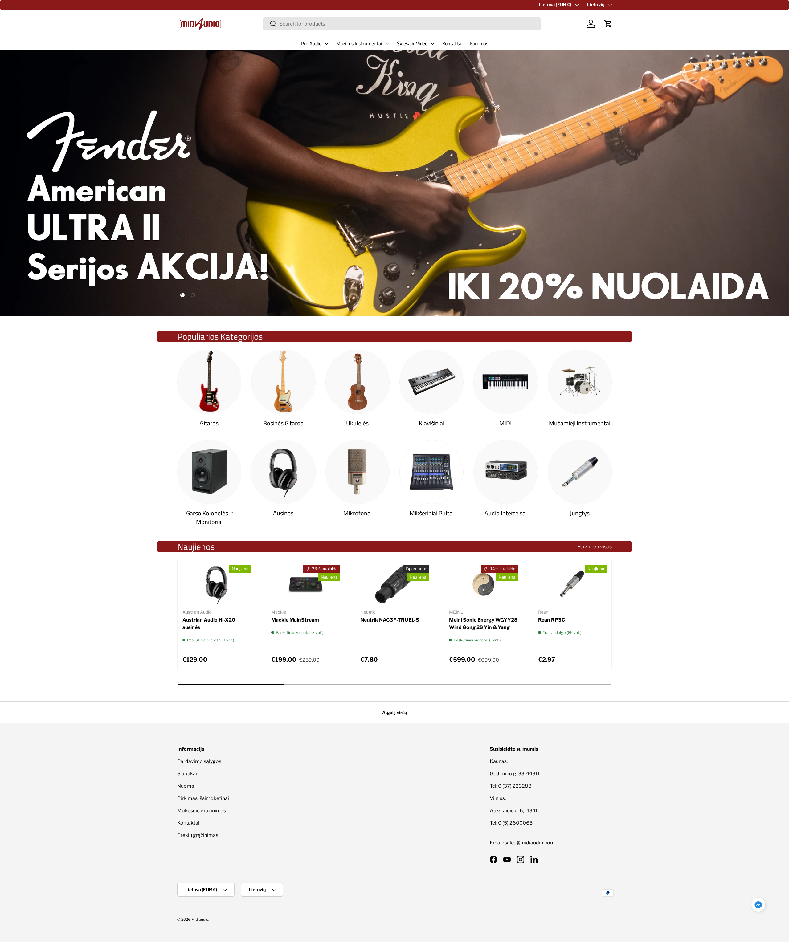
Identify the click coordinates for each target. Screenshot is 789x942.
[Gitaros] (209, 381)
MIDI (505, 423)
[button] (608, 23)
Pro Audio (311, 43)
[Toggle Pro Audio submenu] (326, 43)
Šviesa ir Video (412, 43)
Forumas (479, 43)
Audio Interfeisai (505, 513)
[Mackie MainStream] (305, 584)
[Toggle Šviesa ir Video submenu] (432, 43)
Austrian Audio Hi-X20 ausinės (208, 623)
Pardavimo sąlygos (199, 761)
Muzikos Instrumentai (359, 43)
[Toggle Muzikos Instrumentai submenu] (387, 43)
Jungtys (580, 513)
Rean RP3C (551, 620)
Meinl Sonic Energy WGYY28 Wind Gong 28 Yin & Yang (483, 623)
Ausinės (283, 513)
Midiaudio (199, 919)
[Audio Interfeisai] (505, 472)
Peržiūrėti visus (594, 547)
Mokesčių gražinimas (201, 811)
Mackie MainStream (295, 620)
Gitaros (209, 423)
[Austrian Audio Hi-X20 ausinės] (216, 584)
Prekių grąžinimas (197, 835)
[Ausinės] (283, 472)
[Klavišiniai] (431, 381)
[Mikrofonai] (357, 472)
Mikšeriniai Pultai (432, 513)
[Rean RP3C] (572, 584)
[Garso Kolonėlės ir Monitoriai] (209, 472)
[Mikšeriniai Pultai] (431, 472)
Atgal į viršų (394, 712)
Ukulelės (357, 423)
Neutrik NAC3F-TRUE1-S (389, 620)
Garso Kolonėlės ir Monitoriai (209, 517)
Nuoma (185, 786)
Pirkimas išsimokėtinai (203, 798)
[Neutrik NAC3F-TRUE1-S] (394, 584)
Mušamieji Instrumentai (579, 423)
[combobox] (402, 23)
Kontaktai (452, 43)
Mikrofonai (357, 513)
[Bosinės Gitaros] (283, 381)
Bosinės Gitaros (283, 423)
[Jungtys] (579, 472)
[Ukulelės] (357, 381)
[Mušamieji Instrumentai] (579, 381)
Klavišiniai (431, 423)
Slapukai (187, 774)
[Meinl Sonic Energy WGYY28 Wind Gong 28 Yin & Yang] (483, 584)
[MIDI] (505, 381)
